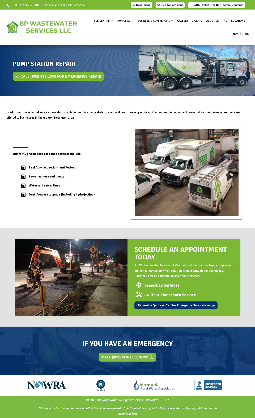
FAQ (225, 21)
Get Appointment (172, 5)
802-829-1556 (23, 5)
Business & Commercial (154, 21)
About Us (212, 21)
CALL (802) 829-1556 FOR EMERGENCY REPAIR (60, 76)
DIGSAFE (197, 21)
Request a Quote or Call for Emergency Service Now (174, 305)
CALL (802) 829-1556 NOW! (125, 357)
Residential (102, 21)
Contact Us (241, 34)
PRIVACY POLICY (157, 400)
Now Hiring (143, 5)
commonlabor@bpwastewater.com (64, 5)
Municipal (123, 21)
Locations (238, 21)
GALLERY (182, 21)
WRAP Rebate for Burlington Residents (218, 5)
